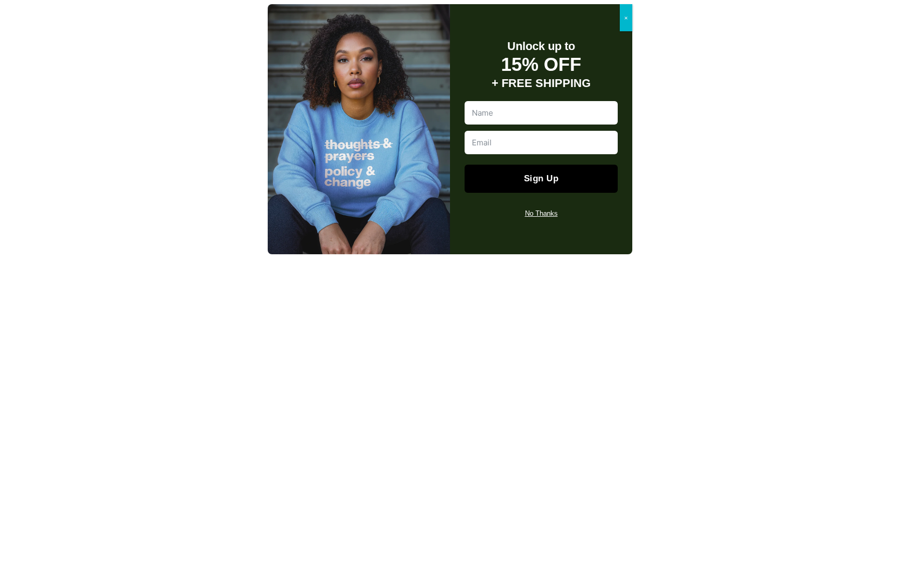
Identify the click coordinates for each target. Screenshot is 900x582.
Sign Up (541, 178)
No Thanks (541, 213)
